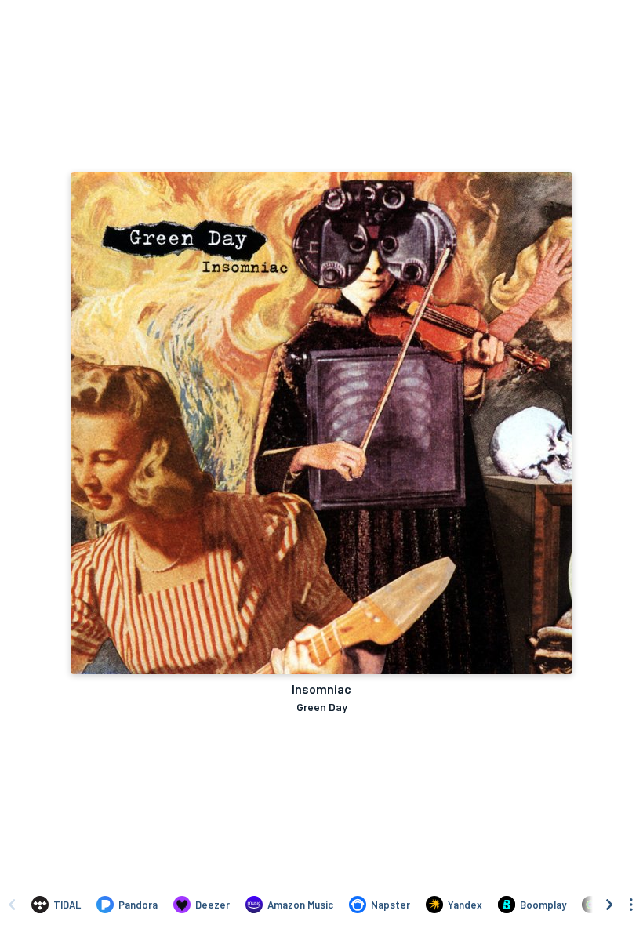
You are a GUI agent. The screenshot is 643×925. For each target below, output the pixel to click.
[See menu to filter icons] (631, 904)
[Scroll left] (12, 904)
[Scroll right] (609, 904)
